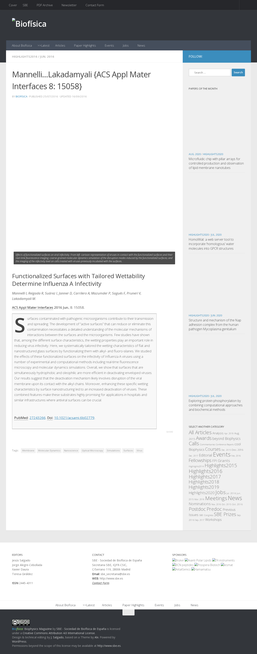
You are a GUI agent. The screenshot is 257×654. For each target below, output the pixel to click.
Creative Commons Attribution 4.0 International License (59, 633)
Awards (204, 438)
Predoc (214, 509)
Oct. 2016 (237, 504)
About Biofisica (22, 45)
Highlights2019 (204, 487)
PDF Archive (45, 5)
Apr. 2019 (229, 433)
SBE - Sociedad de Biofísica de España (81, 629)
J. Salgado (57, 637)
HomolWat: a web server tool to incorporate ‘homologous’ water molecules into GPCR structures (211, 243)
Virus (139, 450)
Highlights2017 (205, 476)
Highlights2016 (24, 56)
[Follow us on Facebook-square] (227, 56)
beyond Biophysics (226, 438)
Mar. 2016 (199, 499)
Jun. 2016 (47, 56)
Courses (213, 449)
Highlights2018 (204, 482)
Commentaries (207, 444)
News (141, 45)
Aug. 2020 (195, 154)
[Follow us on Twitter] (235, 56)
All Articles (200, 432)
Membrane (28, 450)
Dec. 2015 (226, 450)
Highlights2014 (196, 466)
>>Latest (44, 45)
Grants (224, 460)
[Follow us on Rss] (242, 56)
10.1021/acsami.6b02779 (74, 417)
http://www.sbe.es (109, 646)
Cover (13, 5)
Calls (194, 443)
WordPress (19, 641)
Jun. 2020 (216, 315)
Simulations (113, 450)
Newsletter (69, 5)
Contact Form (95, 5)
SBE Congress (206, 515)
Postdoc (197, 509)
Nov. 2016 (216, 504)
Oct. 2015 (226, 504)
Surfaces (128, 450)
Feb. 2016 (236, 455)
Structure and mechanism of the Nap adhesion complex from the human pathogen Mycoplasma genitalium (215, 324)
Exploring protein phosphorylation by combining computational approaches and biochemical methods (216, 405)
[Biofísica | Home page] (29, 25)
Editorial (205, 455)
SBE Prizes (225, 514)
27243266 (38, 417)
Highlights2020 (213, 154)
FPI (214, 460)
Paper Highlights (85, 45)
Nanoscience (71, 450)
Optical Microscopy (92, 450)
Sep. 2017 (199, 520)
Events (109, 45)
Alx (96, 637)
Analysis (217, 433)
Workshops (213, 519)
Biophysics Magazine (38, 629)
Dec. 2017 (193, 455)
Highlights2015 (221, 465)
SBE (25, 5)
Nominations (200, 503)
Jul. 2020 (216, 234)
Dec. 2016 (237, 450)
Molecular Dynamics (49, 450)
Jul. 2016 (231, 493)
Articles (60, 45)
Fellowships (200, 460)
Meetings (216, 498)
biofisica (21, 96)
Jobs (126, 45)
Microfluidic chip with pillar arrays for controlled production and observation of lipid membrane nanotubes (216, 163)
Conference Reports (225, 444)
